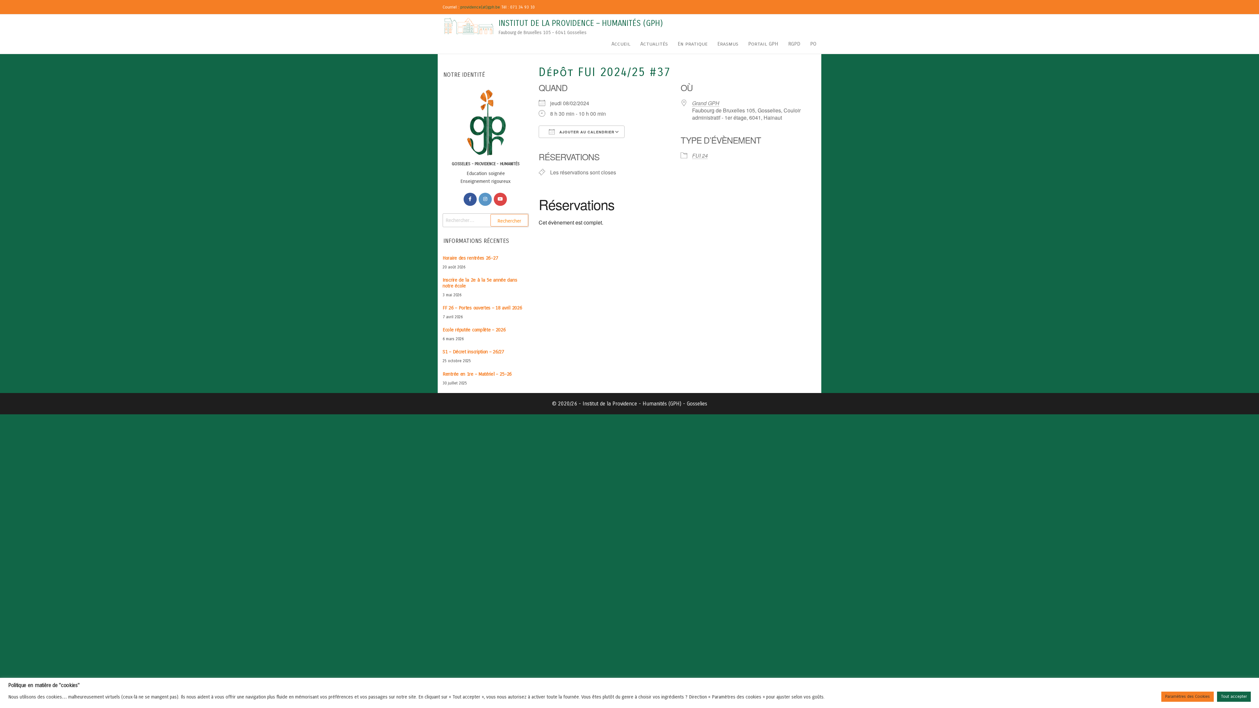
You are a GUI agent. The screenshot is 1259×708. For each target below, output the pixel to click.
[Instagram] (485, 199)
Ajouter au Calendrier (586, 131)
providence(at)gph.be (480, 7)
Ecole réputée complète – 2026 (474, 330)
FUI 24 (700, 155)
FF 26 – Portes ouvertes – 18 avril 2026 (482, 308)
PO (813, 44)
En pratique (693, 44)
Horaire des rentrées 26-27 (470, 258)
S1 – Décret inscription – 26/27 (473, 352)
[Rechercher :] (486, 220)
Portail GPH (763, 44)
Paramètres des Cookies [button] (1187, 696)
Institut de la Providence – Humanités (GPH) (581, 23)
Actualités (654, 44)
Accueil (620, 44)
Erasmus (727, 44)
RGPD (794, 44)
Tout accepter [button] (1234, 696)
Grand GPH (705, 103)
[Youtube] (500, 199)
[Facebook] (470, 199)
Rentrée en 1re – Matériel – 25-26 (477, 374)
